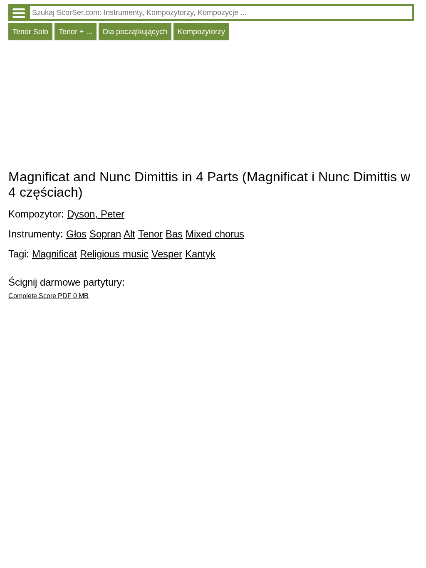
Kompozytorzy (201, 31)
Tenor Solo (30, 31)
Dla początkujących (135, 31)
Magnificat (54, 253)
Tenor (150, 234)
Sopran (105, 234)
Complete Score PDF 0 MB (48, 295)
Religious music (114, 253)
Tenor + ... (75, 31)
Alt (129, 234)
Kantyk (200, 253)
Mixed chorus (215, 234)
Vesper (166, 253)
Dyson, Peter (95, 214)
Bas (174, 234)
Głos (76, 234)
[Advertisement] (211, 107)
